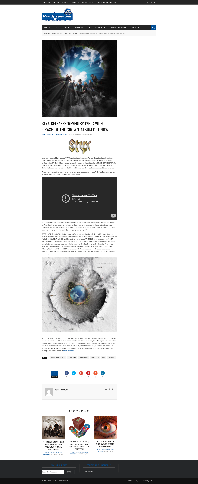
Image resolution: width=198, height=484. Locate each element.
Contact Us (75, 2)
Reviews (55, 481)
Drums (67, 27)
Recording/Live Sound (97, 27)
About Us (47, 2)
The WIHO (56, 2)
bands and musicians (58, 358)
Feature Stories (46, 481)
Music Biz (135, 27)
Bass (57, 27)
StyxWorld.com (68, 351)
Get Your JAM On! (88, 2)
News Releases (61, 135)
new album (95, 358)
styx (103, 358)
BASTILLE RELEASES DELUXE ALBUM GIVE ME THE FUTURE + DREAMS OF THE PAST (105, 444)
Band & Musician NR (48, 135)
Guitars (47, 27)
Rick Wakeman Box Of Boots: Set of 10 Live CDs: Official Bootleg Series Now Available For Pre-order (79, 445)
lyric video (72, 358)
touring (111, 358)
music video (84, 358)
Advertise (65, 2)
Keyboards (79, 27)
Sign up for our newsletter (106, 2)
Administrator (87, 135)
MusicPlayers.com (137, 481)
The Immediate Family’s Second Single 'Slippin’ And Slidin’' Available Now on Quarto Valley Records (53, 446)
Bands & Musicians (118, 27)
